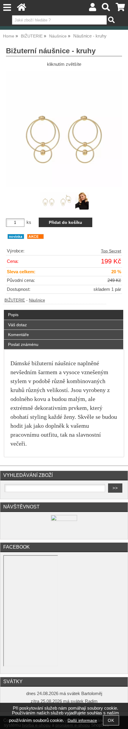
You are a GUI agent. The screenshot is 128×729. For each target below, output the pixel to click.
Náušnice (37, 300)
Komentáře (18, 334)
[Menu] (7, 7)
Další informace (82, 720)
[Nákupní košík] (120, 9)
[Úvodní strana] (21, 9)
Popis (13, 314)
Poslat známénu (23, 344)
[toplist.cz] (64, 519)
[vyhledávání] (106, 9)
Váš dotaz (17, 324)
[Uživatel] (92, 9)
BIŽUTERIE (14, 300)
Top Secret (111, 251)
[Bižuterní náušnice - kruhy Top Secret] (64, 129)
